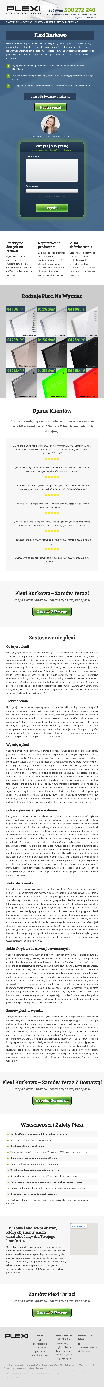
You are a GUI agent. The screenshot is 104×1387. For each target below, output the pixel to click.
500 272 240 (79, 9)
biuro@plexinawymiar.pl (50, 96)
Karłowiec (45, 1371)
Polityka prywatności (14, 1377)
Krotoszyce (27, 1373)
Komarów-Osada (12, 1373)
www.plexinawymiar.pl (26, 1365)
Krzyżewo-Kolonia (42, 1373)
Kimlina (55, 1371)
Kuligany (56, 1373)
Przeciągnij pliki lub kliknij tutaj (52, 196)
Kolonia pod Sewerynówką (73, 1371)
